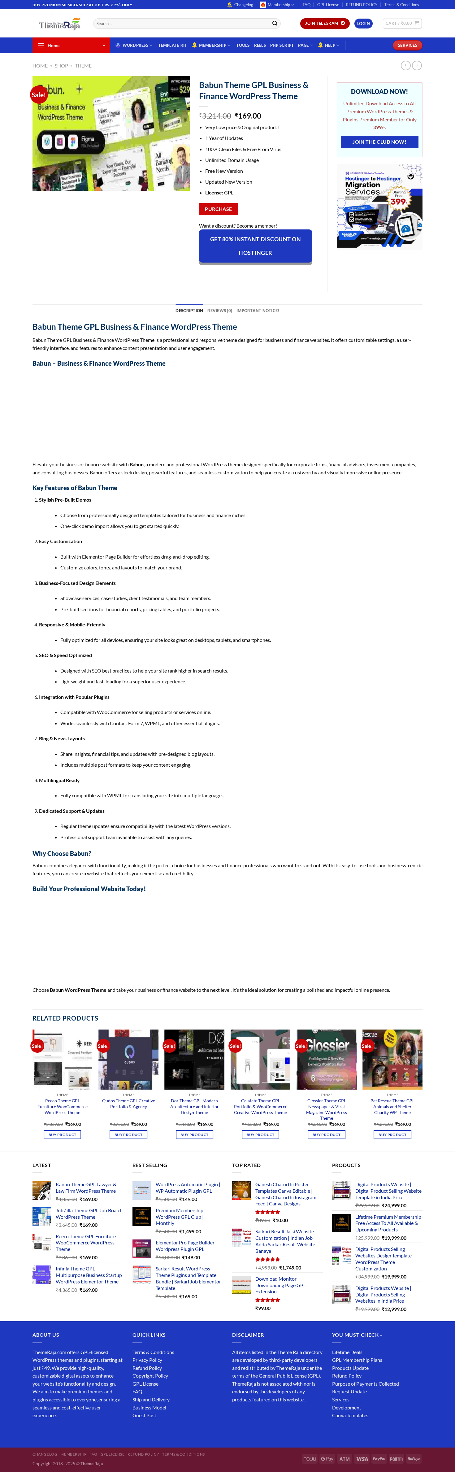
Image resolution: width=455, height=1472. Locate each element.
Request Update (349, 1391)
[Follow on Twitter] (60, 1431)
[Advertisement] (218, 414)
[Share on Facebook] (204, 273)
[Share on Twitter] (227, 273)
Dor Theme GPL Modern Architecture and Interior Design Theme (194, 1106)
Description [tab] (189, 310)
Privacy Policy (147, 1360)
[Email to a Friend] (238, 273)
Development (346, 1407)
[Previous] (32, 1090)
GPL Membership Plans (357, 1360)
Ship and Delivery (151, 1399)
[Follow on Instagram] (49, 1431)
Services (340, 1399)
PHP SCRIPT (282, 45)
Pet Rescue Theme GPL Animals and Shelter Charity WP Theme (392, 1106)
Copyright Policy (150, 1375)
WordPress (135, 45)
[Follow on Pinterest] (83, 1431)
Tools (242, 45)
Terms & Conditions (401, 4)
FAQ (306, 4)
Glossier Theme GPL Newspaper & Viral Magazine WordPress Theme (326, 1109)
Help (330, 45)
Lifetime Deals (347, 1352)
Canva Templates (350, 1415)
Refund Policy (147, 1368)
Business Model (149, 1407)
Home (40, 65)
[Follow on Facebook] (38, 1431)
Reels (260, 45)
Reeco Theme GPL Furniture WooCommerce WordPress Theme (62, 1106)
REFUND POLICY (361, 4)
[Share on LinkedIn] (260, 273)
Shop (61, 65)
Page (303, 45)
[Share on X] (215, 273)
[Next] (422, 1090)
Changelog (243, 4)
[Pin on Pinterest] (249, 273)
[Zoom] (41, 183)
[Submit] (275, 23)
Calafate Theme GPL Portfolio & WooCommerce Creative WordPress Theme (260, 1106)
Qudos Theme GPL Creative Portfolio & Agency (128, 1103)
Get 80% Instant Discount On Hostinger (255, 246)
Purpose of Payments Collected (365, 1384)
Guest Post (144, 1415)
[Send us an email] (425, 8)
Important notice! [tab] (257, 310)
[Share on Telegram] (283, 273)
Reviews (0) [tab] (219, 310)
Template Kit (172, 45)
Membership (279, 4)
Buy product (62, 1135)
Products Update (350, 1368)
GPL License (328, 4)
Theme (83, 65)
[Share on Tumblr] (271, 273)
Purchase (218, 209)
